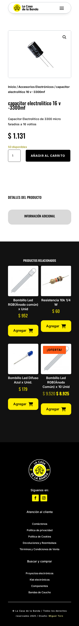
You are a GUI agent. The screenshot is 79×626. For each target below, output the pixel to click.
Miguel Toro (56, 616)
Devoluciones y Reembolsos (39, 542)
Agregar (19, 330)
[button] (64, 37)
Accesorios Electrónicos (36, 87)
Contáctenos (39, 523)
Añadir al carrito (48, 155)
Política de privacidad (39, 530)
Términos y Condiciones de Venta (39, 549)
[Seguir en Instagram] (43, 498)
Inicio (12, 87)
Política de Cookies (39, 536)
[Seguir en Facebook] (35, 498)
